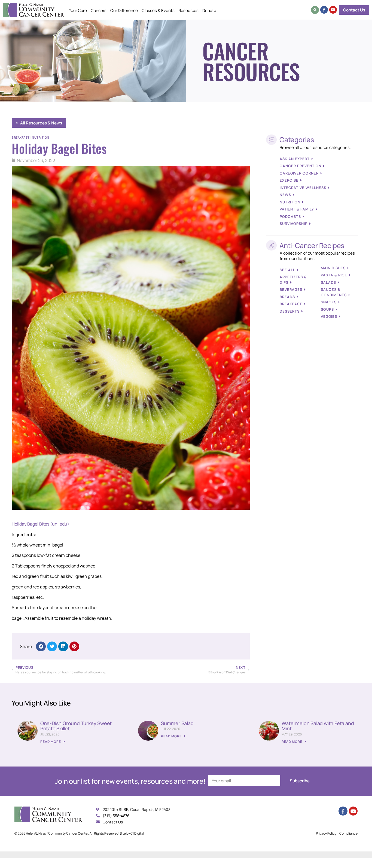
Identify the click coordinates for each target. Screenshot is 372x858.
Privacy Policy (326, 833)
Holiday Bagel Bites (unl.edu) (40, 524)
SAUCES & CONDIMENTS (334, 292)
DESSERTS (290, 311)
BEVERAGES (291, 289)
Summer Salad (177, 723)
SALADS (328, 282)
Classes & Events (158, 10)
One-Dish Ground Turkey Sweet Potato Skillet (76, 726)
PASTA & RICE (334, 275)
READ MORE (51, 741)
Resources (188, 10)
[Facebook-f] (324, 10)
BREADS (287, 296)
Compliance (348, 833)
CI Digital (137, 833)
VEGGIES (329, 316)
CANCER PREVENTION (300, 165)
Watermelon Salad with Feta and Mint (318, 726)
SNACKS (329, 302)
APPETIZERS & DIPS (293, 279)
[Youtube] (333, 10)
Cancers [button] (98, 10)
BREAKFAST (291, 303)
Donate (209, 10)
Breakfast (21, 137)
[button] (315, 10)
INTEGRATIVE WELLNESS (303, 187)
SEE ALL (287, 269)
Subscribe (300, 781)
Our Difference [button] (124, 10)
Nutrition (40, 137)
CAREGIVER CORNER (299, 173)
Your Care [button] (78, 10)
